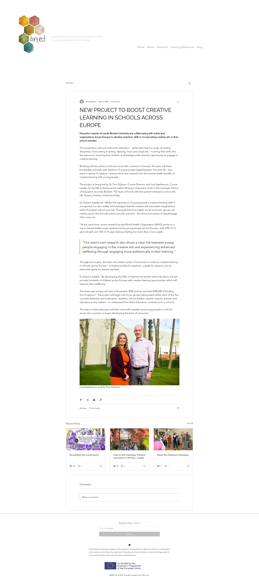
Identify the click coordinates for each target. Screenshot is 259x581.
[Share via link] (100, 400)
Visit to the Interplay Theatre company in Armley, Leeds (129, 456)
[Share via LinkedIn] (94, 400)
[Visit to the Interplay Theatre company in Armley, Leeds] (129, 439)
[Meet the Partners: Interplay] (173, 439)
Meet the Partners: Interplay (173, 454)
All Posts (69, 83)
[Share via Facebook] (81, 400)
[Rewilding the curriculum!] (85, 439)
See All (190, 423)
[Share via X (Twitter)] (87, 400)
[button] (189, 83)
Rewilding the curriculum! (84, 454)
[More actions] (177, 101)
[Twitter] (129, 545)
